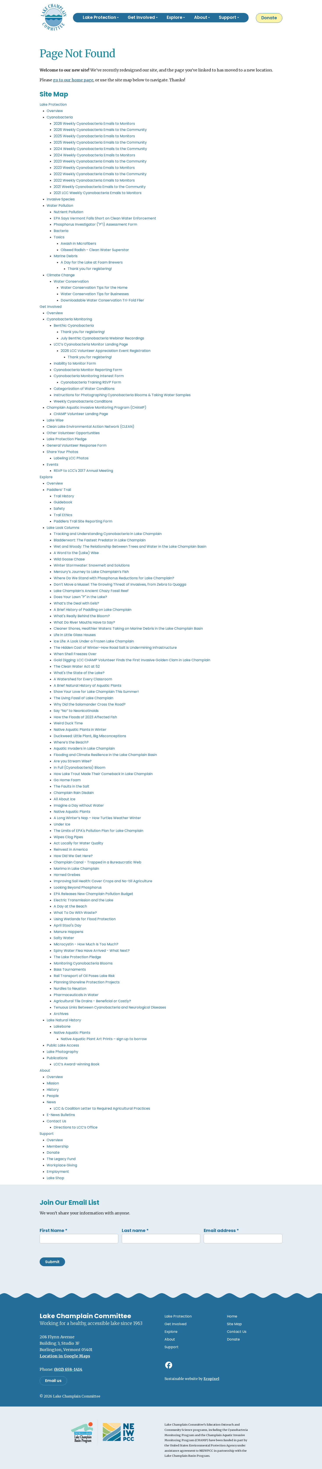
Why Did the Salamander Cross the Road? (90, 704)
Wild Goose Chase (69, 559)
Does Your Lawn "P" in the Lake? (80, 596)
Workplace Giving (62, 1165)
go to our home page (73, 80)
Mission (53, 1083)
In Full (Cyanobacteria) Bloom (79, 767)
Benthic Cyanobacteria (74, 325)
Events (52, 464)
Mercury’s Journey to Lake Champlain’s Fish (91, 571)
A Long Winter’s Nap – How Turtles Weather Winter (97, 817)
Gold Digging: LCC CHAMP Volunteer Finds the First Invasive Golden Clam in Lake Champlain (132, 660)
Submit (52, 1261)
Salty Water (64, 937)
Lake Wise (55, 420)
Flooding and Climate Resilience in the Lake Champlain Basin (105, 754)
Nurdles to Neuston (70, 988)
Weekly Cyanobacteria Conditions (83, 401)
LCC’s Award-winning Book (76, 1064)
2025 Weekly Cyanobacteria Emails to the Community (100, 142)
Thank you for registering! (90, 268)
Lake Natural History (64, 1020)
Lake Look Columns (63, 527)
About (45, 1070)
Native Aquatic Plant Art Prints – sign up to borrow (104, 1038)
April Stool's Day (67, 925)
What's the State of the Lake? (79, 672)
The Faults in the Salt (71, 786)
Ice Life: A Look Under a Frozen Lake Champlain (94, 641)
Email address (221, 1230)
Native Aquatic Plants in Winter (80, 729)
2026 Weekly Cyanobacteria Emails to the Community (100, 129)
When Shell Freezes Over (75, 653)
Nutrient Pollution (68, 211)
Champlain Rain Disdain (74, 792)
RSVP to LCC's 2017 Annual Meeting (83, 470)
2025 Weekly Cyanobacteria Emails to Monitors (94, 136)
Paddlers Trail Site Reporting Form (83, 521)
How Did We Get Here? (73, 855)
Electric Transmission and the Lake (83, 900)
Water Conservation (71, 281)
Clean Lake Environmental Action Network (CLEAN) (90, 426)
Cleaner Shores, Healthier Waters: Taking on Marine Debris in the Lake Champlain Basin (128, 628)
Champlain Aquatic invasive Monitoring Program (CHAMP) (96, 407)
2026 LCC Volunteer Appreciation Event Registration (105, 350)
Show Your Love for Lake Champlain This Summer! (96, 691)
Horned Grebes (67, 874)
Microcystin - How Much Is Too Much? (86, 944)
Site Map (234, 1323)
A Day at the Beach (70, 906)
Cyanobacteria (60, 117)
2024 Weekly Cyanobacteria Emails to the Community (100, 148)
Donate (269, 18)
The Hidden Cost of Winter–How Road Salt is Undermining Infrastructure (115, 647)
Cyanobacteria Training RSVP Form (91, 382)
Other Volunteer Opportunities (73, 432)
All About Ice (64, 799)
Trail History (64, 496)
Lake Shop (55, 1177)
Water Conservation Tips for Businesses (95, 293)
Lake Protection (53, 104)
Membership (58, 1146)
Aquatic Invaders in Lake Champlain (84, 748)
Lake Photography (62, 1051)
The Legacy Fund (61, 1158)
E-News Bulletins (61, 1114)
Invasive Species (61, 199)
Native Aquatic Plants (72, 811)
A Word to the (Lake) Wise (76, 552)
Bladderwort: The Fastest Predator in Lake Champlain (100, 540)
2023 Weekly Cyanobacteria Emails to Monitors (94, 167)
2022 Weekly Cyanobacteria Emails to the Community (100, 173)
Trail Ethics (63, 514)
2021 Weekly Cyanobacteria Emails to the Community (100, 186)
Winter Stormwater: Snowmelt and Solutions (92, 565)
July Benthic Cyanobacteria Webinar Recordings (102, 338)
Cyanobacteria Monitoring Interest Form (89, 375)
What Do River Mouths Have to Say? (84, 622)
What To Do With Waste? (75, 912)
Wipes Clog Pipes (68, 837)
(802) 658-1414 (68, 1369)
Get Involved (51, 306)
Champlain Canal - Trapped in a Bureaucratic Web (97, 862)
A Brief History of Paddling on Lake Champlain (92, 609)
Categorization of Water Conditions (84, 388)
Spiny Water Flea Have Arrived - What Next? (92, 950)
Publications (57, 1058)
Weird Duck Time (68, 723)
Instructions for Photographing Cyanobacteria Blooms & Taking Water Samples (122, 395)
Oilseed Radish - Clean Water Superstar (95, 249)
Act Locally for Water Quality (78, 843)
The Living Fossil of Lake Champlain (83, 698)
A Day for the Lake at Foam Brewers (92, 262)
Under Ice (62, 824)
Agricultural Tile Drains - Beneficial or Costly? (92, 1001)
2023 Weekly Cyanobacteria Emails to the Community (100, 161)
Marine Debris (66, 256)
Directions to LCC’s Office (75, 1127)
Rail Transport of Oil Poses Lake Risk (84, 975)
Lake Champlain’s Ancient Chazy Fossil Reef (91, 590)
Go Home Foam (67, 780)
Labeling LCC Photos (71, 458)
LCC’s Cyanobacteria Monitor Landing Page (91, 344)
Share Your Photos (62, 451)
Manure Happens (68, 931)
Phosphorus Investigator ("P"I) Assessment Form (95, 224)
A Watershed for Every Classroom (83, 679)
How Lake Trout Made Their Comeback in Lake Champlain (103, 773)
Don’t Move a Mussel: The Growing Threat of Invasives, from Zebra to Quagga (120, 584)
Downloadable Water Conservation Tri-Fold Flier (102, 300)
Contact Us (56, 1121)
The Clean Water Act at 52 (77, 666)
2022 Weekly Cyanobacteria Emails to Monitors (94, 180)
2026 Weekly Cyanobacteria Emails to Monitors (94, 123)
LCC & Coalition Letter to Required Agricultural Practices (102, 1108)
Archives (61, 1013)
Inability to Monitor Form (75, 363)
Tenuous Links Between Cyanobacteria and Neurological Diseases (110, 1007)
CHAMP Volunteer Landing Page (81, 413)
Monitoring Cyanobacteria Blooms (83, 963)
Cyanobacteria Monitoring (69, 319)
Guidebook (63, 502)
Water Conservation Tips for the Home (94, 287)
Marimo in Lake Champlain (76, 868)
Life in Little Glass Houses (75, 634)
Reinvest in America (71, 849)
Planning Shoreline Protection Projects (87, 982)
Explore (46, 477)
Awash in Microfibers (78, 243)
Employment (58, 1171)
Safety (59, 508)
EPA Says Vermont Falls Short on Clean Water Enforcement (105, 218)
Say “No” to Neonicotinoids (76, 710)
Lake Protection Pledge (67, 439)
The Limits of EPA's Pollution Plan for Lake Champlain (98, 830)
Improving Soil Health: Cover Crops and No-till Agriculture (103, 881)
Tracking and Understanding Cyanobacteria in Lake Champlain (108, 533)
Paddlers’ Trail (59, 489)
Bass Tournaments (70, 969)
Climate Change (61, 275)
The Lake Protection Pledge (77, 956)
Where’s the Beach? (71, 742)
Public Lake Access (63, 1045)
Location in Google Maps (65, 1356)
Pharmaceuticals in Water (76, 994)
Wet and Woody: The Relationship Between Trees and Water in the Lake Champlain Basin (130, 546)
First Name (53, 1230)
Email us (53, 1380)
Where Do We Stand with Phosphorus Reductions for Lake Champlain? (114, 578)
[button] (100, 18)
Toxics (59, 237)
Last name (135, 1230)
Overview (55, 110)
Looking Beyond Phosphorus (78, 887)
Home (232, 1316)
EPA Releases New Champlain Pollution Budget (93, 893)
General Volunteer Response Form (76, 445)
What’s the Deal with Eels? (76, 603)
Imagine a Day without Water (79, 805)
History (53, 1089)
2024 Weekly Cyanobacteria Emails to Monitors (94, 155)
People (53, 1095)
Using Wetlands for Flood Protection (85, 919)
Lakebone (62, 1026)
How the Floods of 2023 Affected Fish (85, 717)
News (51, 1102)
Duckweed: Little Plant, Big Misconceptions (90, 735)
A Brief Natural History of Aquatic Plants (87, 685)
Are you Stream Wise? (73, 761)
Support (47, 1133)
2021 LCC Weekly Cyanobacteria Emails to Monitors (98, 192)
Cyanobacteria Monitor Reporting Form (88, 369)
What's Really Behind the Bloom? (82, 616)
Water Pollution (60, 205)
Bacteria (61, 230)
